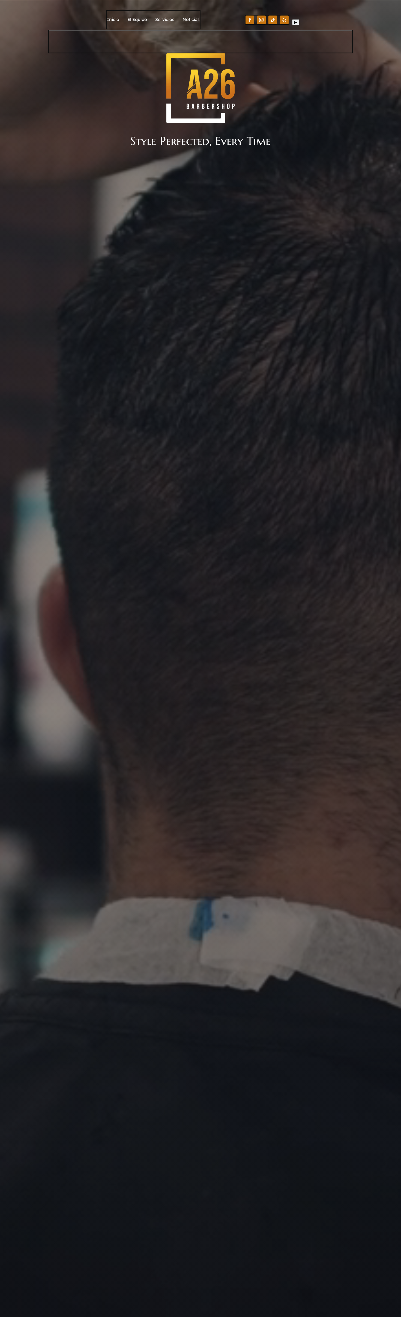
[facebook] (250, 20)
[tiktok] (272, 20)
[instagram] (261, 20)
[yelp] (284, 20)
